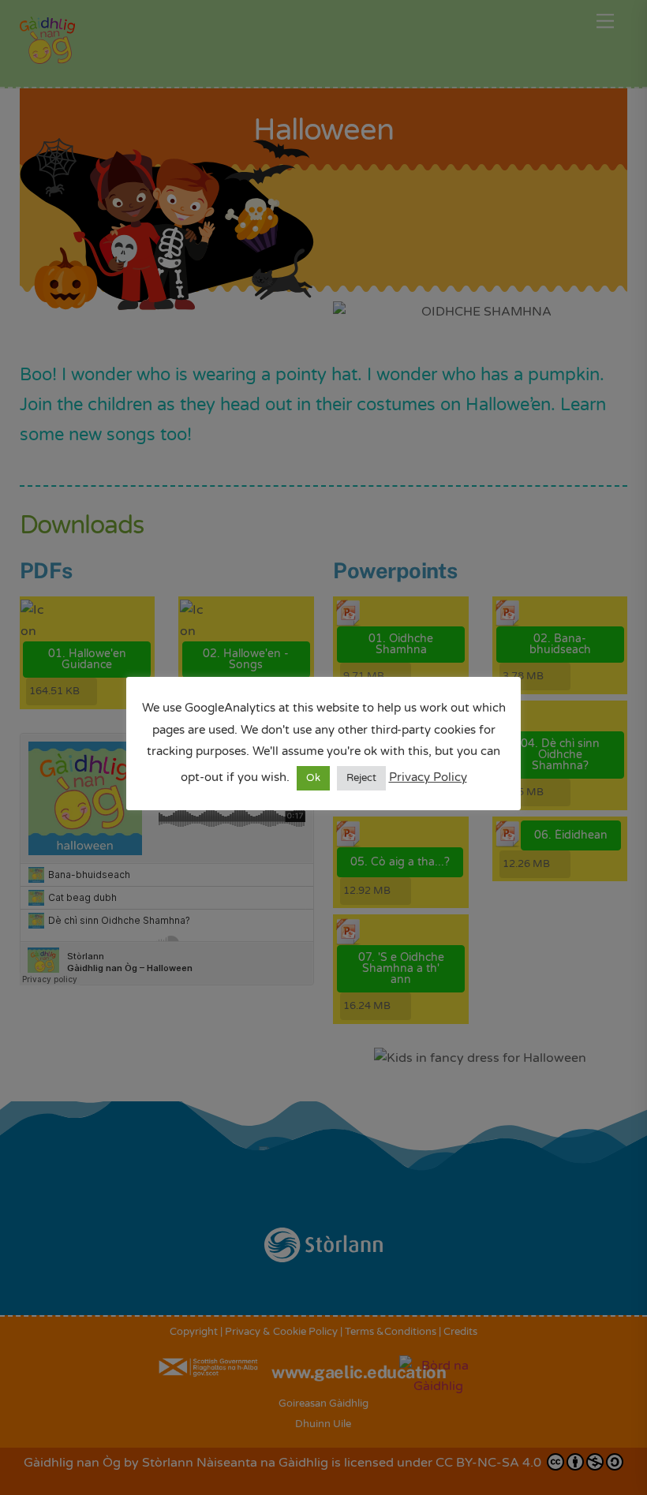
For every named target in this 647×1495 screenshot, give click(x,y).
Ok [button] (313, 778)
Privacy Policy (428, 777)
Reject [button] (361, 778)
